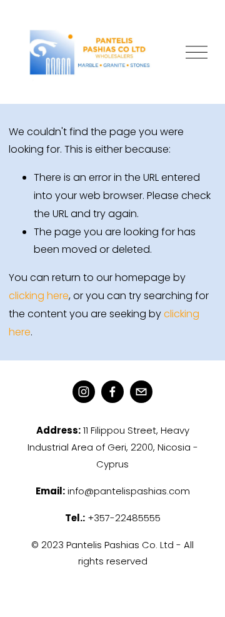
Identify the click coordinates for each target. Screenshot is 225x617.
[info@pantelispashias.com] (141, 391)
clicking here (39, 295)
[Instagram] (83, 391)
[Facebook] (112, 391)
